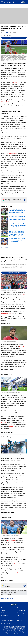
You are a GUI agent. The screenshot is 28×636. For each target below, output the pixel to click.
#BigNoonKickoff (5, 146)
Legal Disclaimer (21, 618)
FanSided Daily (5, 613)
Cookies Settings (5, 623)
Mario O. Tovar (6, 32)
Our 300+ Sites (21, 610)
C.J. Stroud (22, 346)
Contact (3, 610)
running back (17, 563)
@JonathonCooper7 (16, 142)
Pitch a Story (20, 613)
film (10, 171)
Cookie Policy (4, 618)
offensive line (19, 573)
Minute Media (8, 626)
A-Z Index (19, 620)
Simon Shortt (6, 270)
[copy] (10, 35)
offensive (3, 422)
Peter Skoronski (11, 540)
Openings (19, 608)
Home (2, 247)
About (2, 608)
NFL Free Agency (9, 598)
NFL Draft (7, 247)
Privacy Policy (4, 615)
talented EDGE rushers (7, 102)
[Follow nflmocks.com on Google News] (25, 200)
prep (23, 294)
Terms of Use (20, 615)
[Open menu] (2, 2)
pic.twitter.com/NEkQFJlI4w (18, 146)
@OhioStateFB (17, 144)
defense (15, 82)
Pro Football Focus (12, 153)
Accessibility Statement (7, 620)
